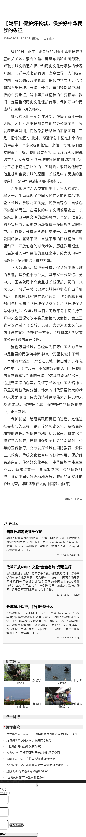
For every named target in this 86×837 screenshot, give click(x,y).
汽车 (69, 5)
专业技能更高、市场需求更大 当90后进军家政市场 (37, 765)
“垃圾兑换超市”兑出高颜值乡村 (25, 777)
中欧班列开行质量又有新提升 (24, 746)
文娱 (29, 5)
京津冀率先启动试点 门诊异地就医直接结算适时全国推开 (41, 734)
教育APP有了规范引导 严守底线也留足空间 (33, 752)
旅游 (55, 5)
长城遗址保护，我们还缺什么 (29, 606)
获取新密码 (17, 825)
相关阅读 (10, 523)
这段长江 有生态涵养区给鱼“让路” (27, 771)
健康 (62, 5)
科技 (49, 5)
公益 (75, 5)
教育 (42, 5)
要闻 (3, 5)
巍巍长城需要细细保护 (24, 531)
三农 (81, 5)
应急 (3, 8)
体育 (22, 5)
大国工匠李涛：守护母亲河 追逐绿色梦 (30, 759)
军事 (16, 5)
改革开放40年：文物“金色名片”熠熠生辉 (39, 567)
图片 (36, 5)
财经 (9, 5)
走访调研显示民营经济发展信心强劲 (28, 740)
